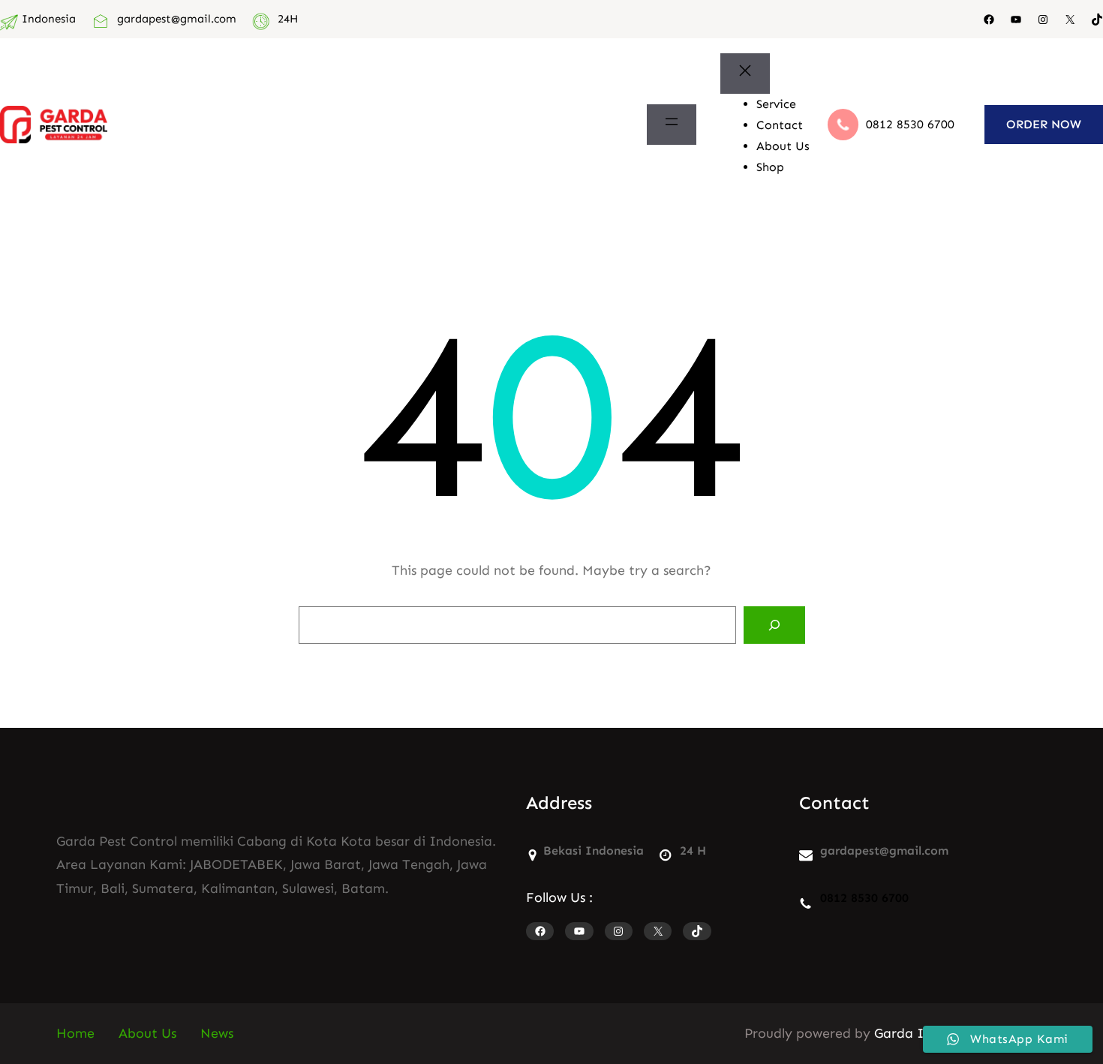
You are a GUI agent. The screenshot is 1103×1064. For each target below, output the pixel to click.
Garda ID (903, 1033)
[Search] (774, 625)
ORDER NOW (1043, 124)
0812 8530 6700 (910, 124)
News (216, 1033)
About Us (147, 1033)
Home (75, 1033)
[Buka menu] (671, 124)
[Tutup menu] (745, 73)
